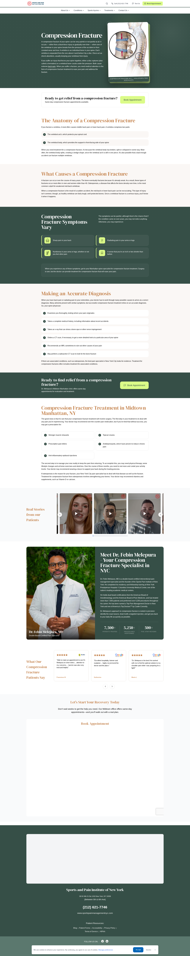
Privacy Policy (109, 928)
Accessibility (97, 928)
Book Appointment (154, 3)
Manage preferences (105, 950)
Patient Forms (84, 928)
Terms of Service (91, 931)
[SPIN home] (35, 3)
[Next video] (160, 514)
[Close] (155, 949)
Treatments (108, 10)
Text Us (137, 3)
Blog (75, 928)
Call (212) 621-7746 (121, 3)
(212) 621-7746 (95, 907)
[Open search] (107, 4)
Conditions (78, 10)
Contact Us (123, 10)
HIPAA (102, 931)
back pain (52, 66)
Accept (138, 950)
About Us (64, 10)
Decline (148, 950)
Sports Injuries (93, 10)
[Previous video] (60, 514)
